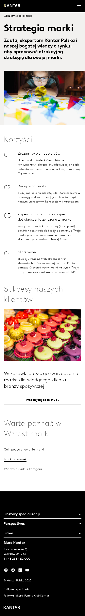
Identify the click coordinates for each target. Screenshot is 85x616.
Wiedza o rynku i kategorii (23, 469)
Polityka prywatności (17, 589)
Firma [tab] (8, 533)
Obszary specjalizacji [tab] (22, 514)
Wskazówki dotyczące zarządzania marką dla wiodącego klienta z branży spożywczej (41, 380)
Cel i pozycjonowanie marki (24, 449)
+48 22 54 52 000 (18, 559)
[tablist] (42, 553)
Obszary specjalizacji (18, 16)
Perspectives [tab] (14, 524)
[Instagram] (6, 571)
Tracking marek (15, 459)
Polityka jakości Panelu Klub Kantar (26, 595)
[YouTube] (20, 571)
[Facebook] (13, 571)
